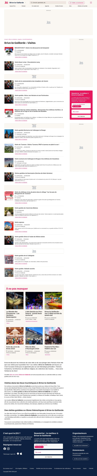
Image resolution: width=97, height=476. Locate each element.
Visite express (19, 222)
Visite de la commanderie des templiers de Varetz (31, 81)
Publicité (91, 468)
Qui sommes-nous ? (8, 468)
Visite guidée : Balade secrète (25, 268)
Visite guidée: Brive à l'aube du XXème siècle (30, 236)
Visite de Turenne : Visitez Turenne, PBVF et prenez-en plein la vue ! (37, 144)
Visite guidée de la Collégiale (24, 255)
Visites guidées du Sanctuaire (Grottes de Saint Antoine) (33, 173)
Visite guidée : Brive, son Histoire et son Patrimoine (32, 95)
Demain (23, 6)
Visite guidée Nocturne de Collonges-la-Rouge (30, 130)
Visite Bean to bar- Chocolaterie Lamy (27, 62)
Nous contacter (77, 468)
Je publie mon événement (81, 445)
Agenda (47, 6)
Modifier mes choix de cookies (44, 468)
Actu (70, 6)
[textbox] (81, 106)
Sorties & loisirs (59, 6)
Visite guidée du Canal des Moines (26, 208)
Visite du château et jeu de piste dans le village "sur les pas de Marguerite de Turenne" (36, 192)
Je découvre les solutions (81, 459)
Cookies (32, 468)
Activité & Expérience (27, 39)
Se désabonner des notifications (62, 468)
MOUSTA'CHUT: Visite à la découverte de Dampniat (32, 48)
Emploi (84, 468)
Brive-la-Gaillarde (17, 2)
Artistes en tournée (82, 6)
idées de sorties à (20, 374)
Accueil (6, 39)
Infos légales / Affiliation (21, 468)
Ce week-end (35, 6)
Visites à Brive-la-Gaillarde (21, 57)
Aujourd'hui (12, 6)
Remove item (80, 106)
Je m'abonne (81, 116)
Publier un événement (77, 2)
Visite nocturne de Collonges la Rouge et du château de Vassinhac (37, 158)
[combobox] (81, 105)
